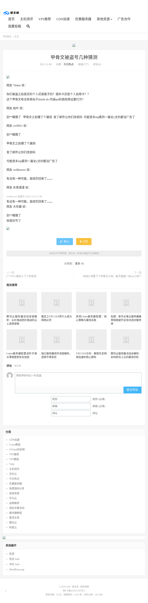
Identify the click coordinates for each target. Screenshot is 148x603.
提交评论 (132, 389)
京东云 (13, 474)
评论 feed (14, 564)
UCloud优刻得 (17, 449)
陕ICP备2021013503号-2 (74, 590)
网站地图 (84, 586)
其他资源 (103, 19)
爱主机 (11, 13)
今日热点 (7, 36)
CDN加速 (63, 19)
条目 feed (14, 559)
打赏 (85, 241)
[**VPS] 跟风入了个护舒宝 (21, 276)
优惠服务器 (83, 19)
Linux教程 (14, 444)
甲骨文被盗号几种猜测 (74, 57)
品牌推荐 (14, 503)
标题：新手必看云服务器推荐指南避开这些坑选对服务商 (126, 320)
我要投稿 (14, 26)
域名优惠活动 (16, 508)
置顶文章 (14, 517)
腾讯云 (13, 522)
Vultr (11, 464)
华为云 (13, 498)
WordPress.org (16, 569)
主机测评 (26, 19)
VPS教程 (14, 459)
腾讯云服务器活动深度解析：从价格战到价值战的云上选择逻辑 (21, 320)
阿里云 (13, 527)
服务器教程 (15, 512)
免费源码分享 (16, 488)
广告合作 (123, 19)
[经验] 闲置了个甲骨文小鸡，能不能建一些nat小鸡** (112, 276)
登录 (11, 553)
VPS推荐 (44, 19)
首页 (11, 19)
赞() (66, 241)
